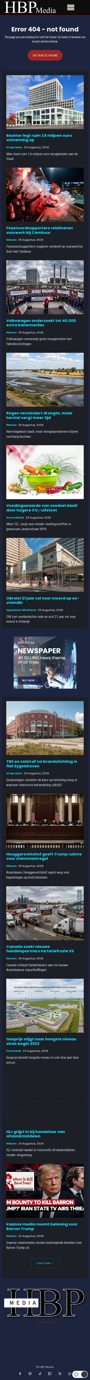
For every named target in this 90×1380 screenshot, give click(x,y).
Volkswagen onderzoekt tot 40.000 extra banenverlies (41, 323)
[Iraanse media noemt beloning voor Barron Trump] (45, 1191)
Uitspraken (14, 147)
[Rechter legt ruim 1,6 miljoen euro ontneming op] (45, 102)
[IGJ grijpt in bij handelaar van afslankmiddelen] (45, 1098)
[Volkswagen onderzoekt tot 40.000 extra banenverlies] (45, 287)
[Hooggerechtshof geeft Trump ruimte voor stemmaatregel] (45, 821)
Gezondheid (15, 517)
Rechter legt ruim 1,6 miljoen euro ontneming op (39, 138)
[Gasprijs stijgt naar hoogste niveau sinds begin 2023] (45, 1006)
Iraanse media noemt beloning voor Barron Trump (42, 1226)
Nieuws (11, 240)
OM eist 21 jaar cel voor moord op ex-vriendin (42, 600)
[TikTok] (40, 1374)
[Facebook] (20, 1374)
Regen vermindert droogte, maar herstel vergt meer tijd (39, 415)
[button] (80, 1374)
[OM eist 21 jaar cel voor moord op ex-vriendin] (45, 565)
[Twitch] (50, 1374)
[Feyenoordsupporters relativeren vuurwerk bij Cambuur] (45, 195)
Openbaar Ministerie (21, 610)
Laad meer (43, 1263)
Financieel (13, 1051)
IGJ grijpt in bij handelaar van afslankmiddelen (35, 1134)
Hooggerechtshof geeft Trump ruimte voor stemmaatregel (44, 856)
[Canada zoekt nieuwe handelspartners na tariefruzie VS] (45, 913)
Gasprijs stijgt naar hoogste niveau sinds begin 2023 (41, 1041)
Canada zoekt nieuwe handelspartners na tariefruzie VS (40, 949)
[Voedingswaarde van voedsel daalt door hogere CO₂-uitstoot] (45, 472)
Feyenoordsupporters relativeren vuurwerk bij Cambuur (39, 230)
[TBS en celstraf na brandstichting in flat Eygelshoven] (45, 728)
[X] (60, 1374)
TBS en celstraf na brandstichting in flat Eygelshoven (41, 764)
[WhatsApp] (70, 1374)
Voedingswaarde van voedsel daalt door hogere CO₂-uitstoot (41, 508)
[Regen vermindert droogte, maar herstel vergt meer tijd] (45, 380)
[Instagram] (30, 1374)
